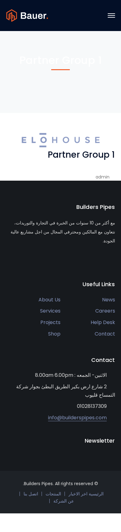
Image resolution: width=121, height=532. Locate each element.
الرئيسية (96, 494)
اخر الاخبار (78, 494)
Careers (105, 310)
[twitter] (8, 259)
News (108, 299)
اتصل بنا (31, 494)
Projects (50, 322)
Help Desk (103, 322)
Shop (54, 333)
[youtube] (26, 259)
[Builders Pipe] (27, 15)
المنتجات (53, 494)
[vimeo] (36, 259)
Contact (105, 333)
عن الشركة (63, 501)
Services (50, 310)
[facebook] (17, 259)
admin (103, 177)
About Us (49, 299)
